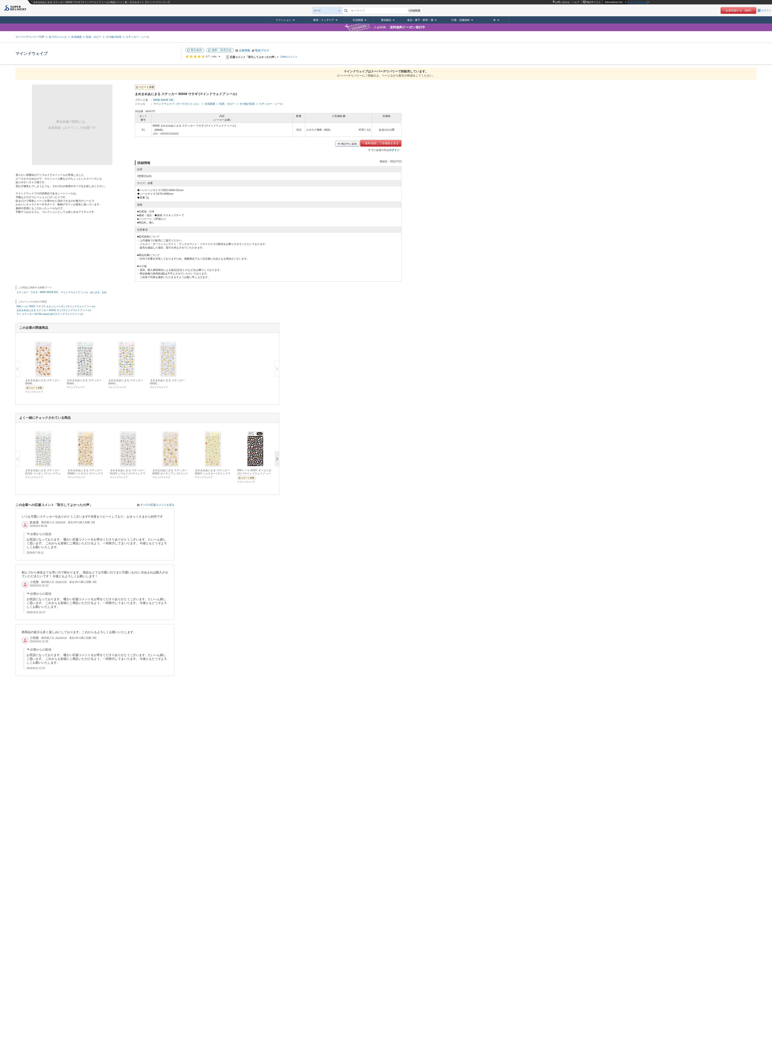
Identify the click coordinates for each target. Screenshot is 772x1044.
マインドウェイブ (31, 53)
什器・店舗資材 (460, 19)
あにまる (95, 292)
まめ (104, 292)
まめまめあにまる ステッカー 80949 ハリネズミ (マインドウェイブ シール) (85, 473)
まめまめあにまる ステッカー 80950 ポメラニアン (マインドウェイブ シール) (170, 473)
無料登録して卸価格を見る (382, 143)
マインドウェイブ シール (74, 292)
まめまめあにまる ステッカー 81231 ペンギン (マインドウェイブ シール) (43, 473)
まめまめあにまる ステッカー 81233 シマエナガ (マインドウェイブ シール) (128, 473)
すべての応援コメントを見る (157, 504)
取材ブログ (262, 50)
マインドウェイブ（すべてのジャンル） (176, 103)
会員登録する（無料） (739, 10)
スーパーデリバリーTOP (29, 36)
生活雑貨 (358, 19)
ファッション (283, 19)
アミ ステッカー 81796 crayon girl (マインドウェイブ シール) (49, 314)
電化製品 (386, 19)
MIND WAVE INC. (164, 99)
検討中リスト (593, 2)
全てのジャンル (58, 36)
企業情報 (244, 50)
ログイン (766, 10)
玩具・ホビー (94, 36)
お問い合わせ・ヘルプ (567, 2)
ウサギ (34, 292)
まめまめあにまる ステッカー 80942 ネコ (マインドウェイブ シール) (53, 310)
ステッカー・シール (137, 36)
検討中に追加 (349, 143)
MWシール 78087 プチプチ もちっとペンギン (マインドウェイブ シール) (55, 306)
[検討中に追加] (55, 371)
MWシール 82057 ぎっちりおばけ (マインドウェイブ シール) (254, 473)
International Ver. (614, 2)
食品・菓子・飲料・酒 (420, 19)
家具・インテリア (323, 19)
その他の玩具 (113, 36)
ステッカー (22, 292)
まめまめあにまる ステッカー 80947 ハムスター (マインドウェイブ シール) (212, 473)
